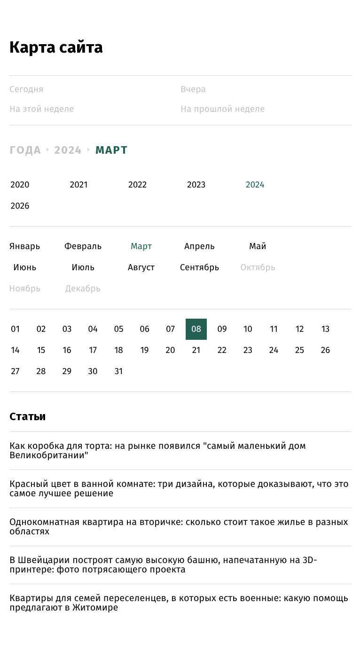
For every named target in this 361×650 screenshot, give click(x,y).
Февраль (83, 246)
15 (41, 350)
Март (111, 150)
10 (247, 329)
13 (326, 329)
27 (15, 371)
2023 (196, 185)
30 (92, 371)
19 (144, 350)
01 (15, 329)
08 (196, 329)
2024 (69, 150)
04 (93, 329)
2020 (20, 185)
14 (15, 350)
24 (274, 350)
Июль (83, 267)
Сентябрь (199, 267)
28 (41, 371)
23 (247, 350)
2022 (137, 185)
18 (118, 350)
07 (170, 329)
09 (222, 329)
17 (93, 350)
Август (141, 267)
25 (299, 350)
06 (144, 329)
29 (67, 371)
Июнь (24, 267)
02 (41, 329)
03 (66, 329)
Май (258, 246)
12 (300, 329)
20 (170, 350)
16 (67, 350)
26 (325, 350)
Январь (24, 246)
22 (222, 350)
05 (118, 329)
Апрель (199, 246)
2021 (79, 185)
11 (273, 329)
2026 (20, 206)
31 (119, 371)
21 (196, 350)
